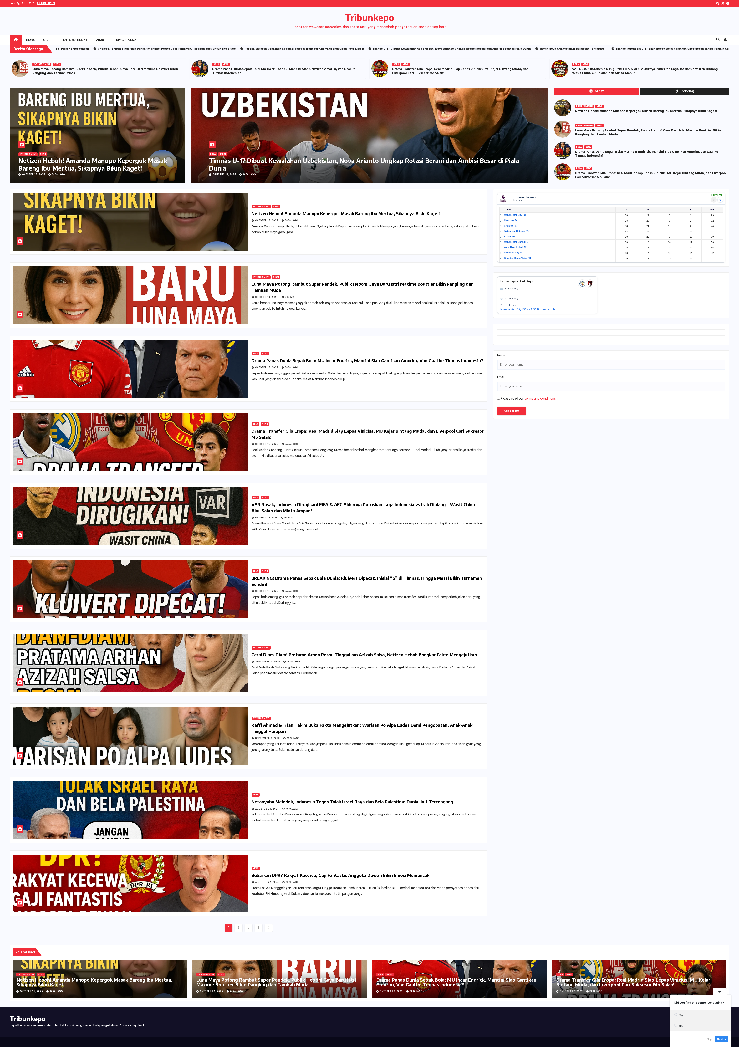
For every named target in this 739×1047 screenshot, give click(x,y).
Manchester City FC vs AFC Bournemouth (527, 309)
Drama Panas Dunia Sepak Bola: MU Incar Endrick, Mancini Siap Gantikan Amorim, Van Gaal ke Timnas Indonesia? (367, 360)
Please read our (528, 398)
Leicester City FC (513, 252)
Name (501, 355)
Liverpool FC (511, 220)
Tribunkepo (369, 17)
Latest (598, 91)
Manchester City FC (515, 215)
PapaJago (58, 175)
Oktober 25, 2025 (34, 175)
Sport (48, 39)
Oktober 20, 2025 (267, 591)
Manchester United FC (516, 242)
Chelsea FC (510, 225)
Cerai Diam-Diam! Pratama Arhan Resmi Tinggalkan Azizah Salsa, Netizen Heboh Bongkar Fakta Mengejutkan (364, 654)
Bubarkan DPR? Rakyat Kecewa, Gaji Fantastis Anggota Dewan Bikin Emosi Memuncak (340, 875)
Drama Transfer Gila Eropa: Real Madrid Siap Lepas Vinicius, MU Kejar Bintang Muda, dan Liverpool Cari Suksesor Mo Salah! (633, 982)
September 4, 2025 (268, 662)
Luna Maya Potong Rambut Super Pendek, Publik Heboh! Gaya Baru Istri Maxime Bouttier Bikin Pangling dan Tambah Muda (276, 982)
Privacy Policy (125, 39)
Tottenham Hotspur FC (516, 231)
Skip (709, 1039)
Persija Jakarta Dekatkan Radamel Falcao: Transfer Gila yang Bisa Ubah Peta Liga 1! (331, 168)
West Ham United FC (515, 247)
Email (500, 377)
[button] (718, 39)
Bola (396, 64)
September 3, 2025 (268, 738)
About (101, 39)
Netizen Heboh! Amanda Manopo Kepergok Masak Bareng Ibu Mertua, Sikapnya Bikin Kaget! (103, 71)
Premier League (526, 196)
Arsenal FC (510, 236)
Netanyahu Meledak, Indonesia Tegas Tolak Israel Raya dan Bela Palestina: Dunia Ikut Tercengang (352, 801)
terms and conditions (540, 398)
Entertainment (75, 39)
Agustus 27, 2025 (267, 882)
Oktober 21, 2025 (266, 518)
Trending (686, 91)
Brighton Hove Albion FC (517, 258)
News (30, 39)
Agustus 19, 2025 (225, 175)
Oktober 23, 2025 (267, 368)
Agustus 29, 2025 (267, 809)
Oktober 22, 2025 (267, 444)
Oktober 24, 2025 (267, 297)
